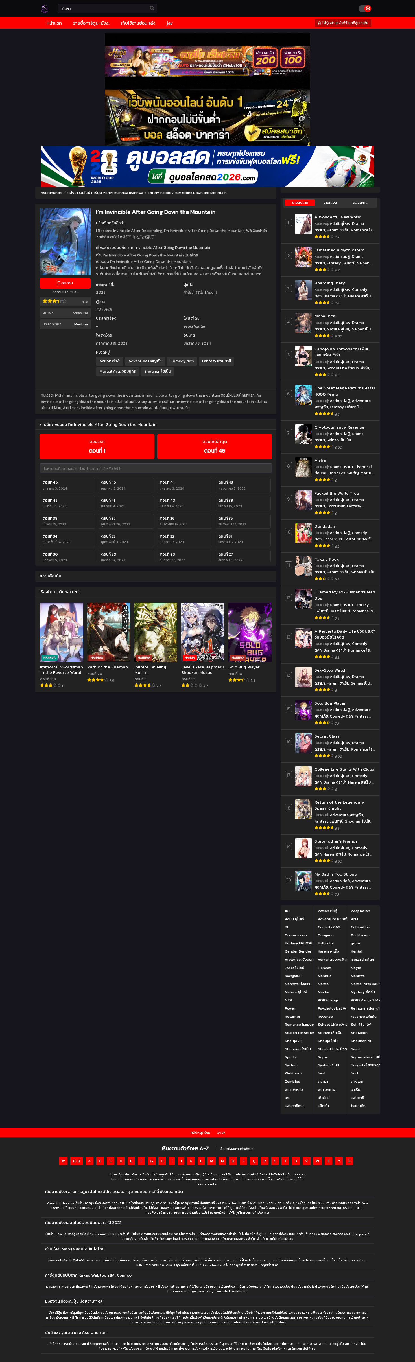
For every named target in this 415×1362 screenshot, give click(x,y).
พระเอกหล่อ (294, 1089)
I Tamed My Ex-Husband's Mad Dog (344, 595)
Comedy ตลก (182, 361)
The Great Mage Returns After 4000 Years (344, 391)
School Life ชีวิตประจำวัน (348, 368)
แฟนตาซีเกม (294, 1105)
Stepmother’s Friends (335, 841)
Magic (356, 967)
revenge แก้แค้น (364, 1016)
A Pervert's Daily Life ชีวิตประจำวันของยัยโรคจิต (344, 634)
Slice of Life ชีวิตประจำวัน (339, 1049)
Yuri (354, 1073)
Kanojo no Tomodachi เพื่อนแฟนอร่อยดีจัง (342, 352)
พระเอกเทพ (326, 1089)
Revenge (325, 1016)
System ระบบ (328, 1065)
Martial (324, 983)
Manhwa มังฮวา (297, 983)
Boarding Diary (329, 283)
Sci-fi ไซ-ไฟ (361, 1024)
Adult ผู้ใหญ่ (340, 224)
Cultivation (360, 927)
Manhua (81, 324)
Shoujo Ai (293, 1040)
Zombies (292, 1081)
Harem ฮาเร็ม (338, 230)
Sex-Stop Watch (330, 670)
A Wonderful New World (337, 217)
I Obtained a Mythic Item (339, 250)
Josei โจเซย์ (340, 611)
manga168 (293, 976)
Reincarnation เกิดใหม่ (369, 1008)
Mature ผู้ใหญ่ (338, 329)
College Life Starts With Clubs (344, 769)
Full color (326, 943)
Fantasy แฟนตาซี (216, 361)
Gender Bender (298, 951)
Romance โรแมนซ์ (299, 1024)
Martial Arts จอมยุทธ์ (117, 371)
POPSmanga (328, 1000)
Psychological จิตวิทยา (337, 1008)
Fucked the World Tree (336, 493)
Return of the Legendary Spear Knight (339, 805)
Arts (354, 919)
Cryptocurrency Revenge (339, 427)
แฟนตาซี (357, 1097)
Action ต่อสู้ (109, 361)
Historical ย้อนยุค (299, 959)
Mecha (323, 992)
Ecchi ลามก (336, 506)
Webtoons (293, 1073)
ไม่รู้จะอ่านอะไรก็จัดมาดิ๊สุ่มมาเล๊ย (345, 22)
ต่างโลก (357, 1081)
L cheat (324, 967)
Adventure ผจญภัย (145, 361)
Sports (290, 1057)
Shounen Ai (361, 1040)
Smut (355, 1049)
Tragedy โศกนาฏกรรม (369, 1065)
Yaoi (321, 1073)
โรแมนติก (358, 1105)
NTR (288, 1000)
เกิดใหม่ (324, 1097)
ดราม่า (323, 1081)
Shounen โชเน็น (157, 371)
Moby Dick (324, 316)
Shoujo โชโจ (328, 1040)
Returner (292, 1016)
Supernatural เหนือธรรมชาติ (374, 1057)
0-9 (76, 1161)
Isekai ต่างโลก (362, 959)
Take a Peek (326, 559)
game (355, 943)
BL (287, 927)
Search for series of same (307, 1032)
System (291, 1065)
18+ (287, 910)
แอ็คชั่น (323, 1105)
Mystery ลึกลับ (363, 992)
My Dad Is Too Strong (335, 874)
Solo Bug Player (330, 703)
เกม (287, 1097)
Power (290, 1008)
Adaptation (360, 910)
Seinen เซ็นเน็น (339, 440)
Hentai (356, 951)
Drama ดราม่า (334, 296)
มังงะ (221, 1132)
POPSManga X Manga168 (371, 1000)
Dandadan (324, 526)
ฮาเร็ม (355, 1089)
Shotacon (359, 1032)
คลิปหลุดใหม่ (200, 1132)
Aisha (320, 460)
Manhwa (358, 976)
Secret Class (326, 736)
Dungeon (326, 935)
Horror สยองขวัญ (343, 473)
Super (323, 1057)
